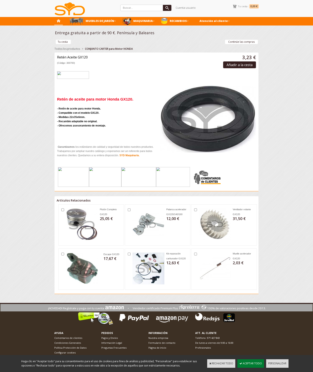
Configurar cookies (65, 352)
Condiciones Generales (67, 342)
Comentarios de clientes (68, 337)
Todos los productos (67, 49)
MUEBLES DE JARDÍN (100, 21)
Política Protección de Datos (70, 347)
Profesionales (203, 347)
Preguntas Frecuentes (113, 347)
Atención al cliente (214, 21)
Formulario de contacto (161, 342)
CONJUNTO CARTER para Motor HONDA (109, 49)
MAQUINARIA (143, 21)
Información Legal (111, 342)
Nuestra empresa (158, 337)
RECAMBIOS (178, 21)
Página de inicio (157, 347)
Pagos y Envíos (109, 337)
